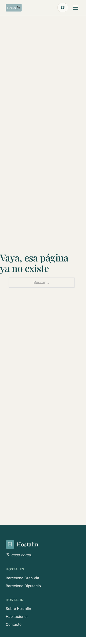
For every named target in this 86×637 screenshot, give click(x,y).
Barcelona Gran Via (22, 578)
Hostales (15, 569)
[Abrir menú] (75, 8)
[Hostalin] (14, 8)
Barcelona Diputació (23, 586)
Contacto (14, 624)
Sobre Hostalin (18, 609)
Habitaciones (17, 616)
